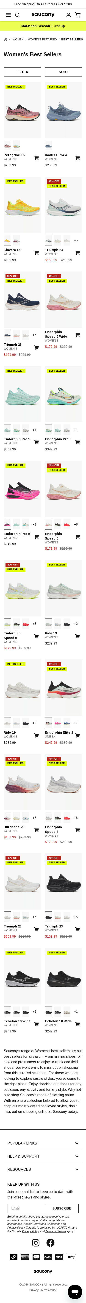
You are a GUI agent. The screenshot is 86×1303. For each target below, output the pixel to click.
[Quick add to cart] (37, 156)
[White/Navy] (48, 240)
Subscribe (62, 1208)
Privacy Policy (16, 1227)
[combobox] (26, 1208)
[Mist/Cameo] (48, 623)
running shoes (65, 1056)
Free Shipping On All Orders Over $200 (43, 4)
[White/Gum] (48, 817)
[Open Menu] (8, 14)
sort (63, 72)
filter (22, 72)
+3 (34, 818)
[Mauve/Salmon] (7, 145)
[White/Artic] (67, 240)
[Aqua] (7, 429)
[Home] (5, 39)
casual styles (43, 1078)
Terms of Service (55, 1231)
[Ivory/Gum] (7, 723)
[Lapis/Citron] (67, 723)
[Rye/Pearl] (67, 1011)
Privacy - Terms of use (43, 1290)
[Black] (57, 524)
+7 (76, 723)
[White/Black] (16, 240)
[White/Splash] (16, 429)
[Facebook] (50, 1243)
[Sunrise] (7, 240)
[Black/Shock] (7, 524)
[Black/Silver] (7, 1011)
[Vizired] (67, 524)
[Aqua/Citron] (16, 145)
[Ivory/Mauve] (57, 240)
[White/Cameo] (7, 817)
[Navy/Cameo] (7, 335)
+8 (76, 524)
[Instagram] (35, 1243)
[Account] (68, 15)
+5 (76, 240)
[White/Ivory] (57, 623)
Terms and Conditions (46, 1224)
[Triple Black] (67, 623)
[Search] (17, 14)
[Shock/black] (57, 723)
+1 (34, 430)
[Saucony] (43, 15)
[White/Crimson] (48, 723)
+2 (76, 623)
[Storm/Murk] (48, 145)
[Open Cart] (77, 15)
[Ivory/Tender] (16, 817)
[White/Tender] (7, 623)
